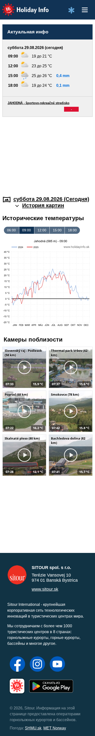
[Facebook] (17, 664)
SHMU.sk (33, 728)
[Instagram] (37, 664)
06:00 (11, 230)
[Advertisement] (47, 153)
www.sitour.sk (45, 589)
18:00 (72, 230)
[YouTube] (57, 664)
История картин (43, 205)
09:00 (26, 230)
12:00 (42, 230)
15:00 (57, 230)
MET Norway (54, 728)
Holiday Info (20, 6)
